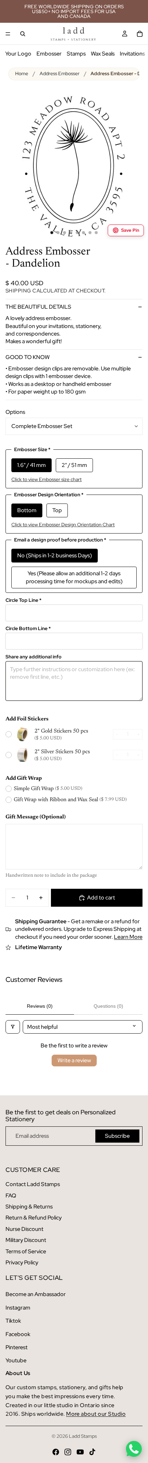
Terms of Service (26, 1251)
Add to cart (101, 897)
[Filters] (13, 1027)
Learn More (128, 936)
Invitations (132, 53)
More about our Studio (96, 1413)
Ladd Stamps (83, 1436)
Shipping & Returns (29, 1206)
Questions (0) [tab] (108, 1006)
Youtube (16, 1360)
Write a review (74, 1060)
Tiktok (13, 1320)
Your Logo (18, 53)
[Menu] (8, 34)
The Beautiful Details (38, 306)
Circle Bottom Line (28, 628)
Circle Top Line (24, 600)
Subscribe (117, 1135)
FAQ (11, 1195)
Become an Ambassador (36, 1294)
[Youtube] (80, 1452)
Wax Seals (103, 53)
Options (15, 412)
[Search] (22, 33)
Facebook (18, 1334)
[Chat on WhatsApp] (134, 1449)
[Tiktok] (92, 1452)
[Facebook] (56, 1452)
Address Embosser (60, 73)
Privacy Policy (22, 1262)
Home (21, 73)
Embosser (49, 53)
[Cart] (139, 33)
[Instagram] (68, 1452)
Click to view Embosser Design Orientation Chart (63, 524)
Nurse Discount (24, 1229)
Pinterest (17, 1347)
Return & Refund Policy (34, 1217)
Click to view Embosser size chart (46, 479)
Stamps (76, 53)
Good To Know (28, 357)
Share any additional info (34, 657)
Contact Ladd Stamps (33, 1184)
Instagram (18, 1307)
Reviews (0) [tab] (40, 1006)
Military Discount (26, 1240)
